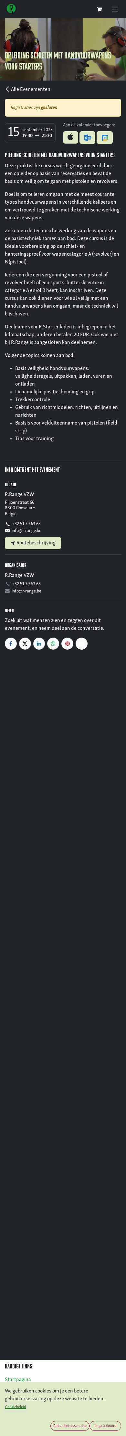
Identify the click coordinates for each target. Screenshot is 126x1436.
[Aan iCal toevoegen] (70, 137)
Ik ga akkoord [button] (105, 1426)
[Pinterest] (67, 644)
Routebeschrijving (36, 543)
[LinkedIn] (39, 644)
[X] (25, 644)
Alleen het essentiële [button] (70, 1426)
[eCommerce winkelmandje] (99, 9)
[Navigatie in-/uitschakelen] (114, 9)
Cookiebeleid (15, 1407)
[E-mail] (82, 644)
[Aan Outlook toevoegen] (87, 137)
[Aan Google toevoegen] (104, 137)
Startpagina (18, 1379)
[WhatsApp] (53, 644)
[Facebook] (11, 644)
